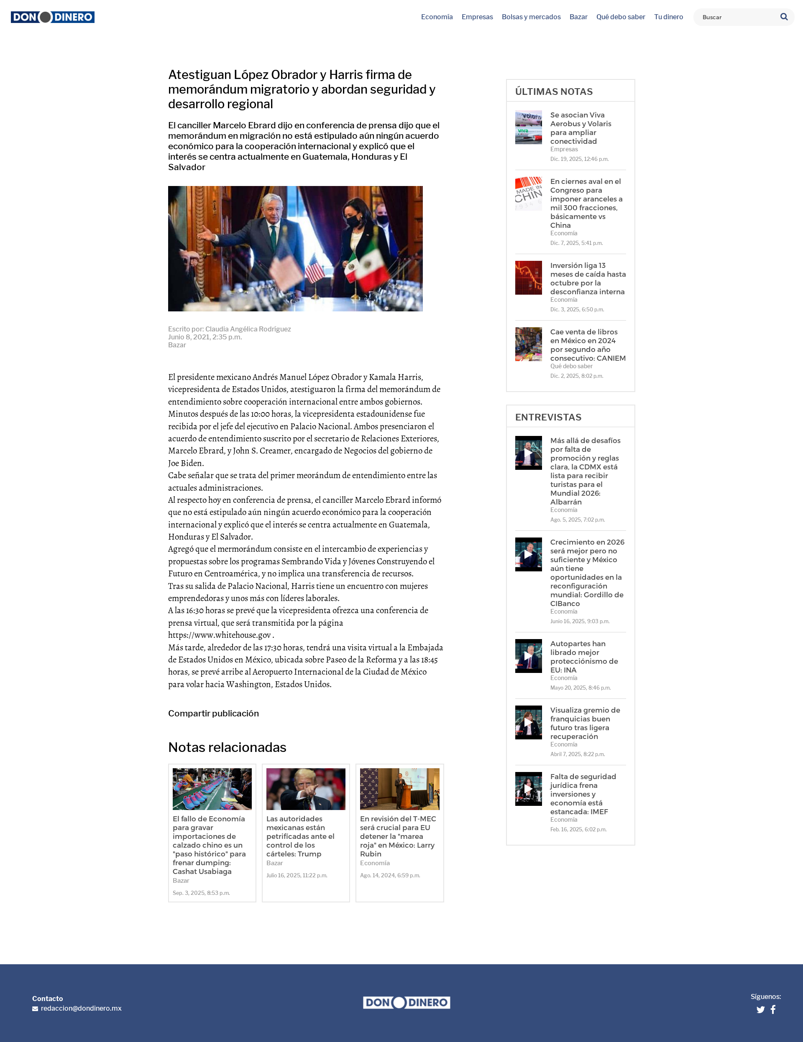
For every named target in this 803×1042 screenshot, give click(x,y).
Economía (437, 17)
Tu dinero (668, 17)
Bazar (579, 17)
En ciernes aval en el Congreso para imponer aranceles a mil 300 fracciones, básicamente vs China (586, 203)
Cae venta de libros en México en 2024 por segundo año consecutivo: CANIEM (588, 344)
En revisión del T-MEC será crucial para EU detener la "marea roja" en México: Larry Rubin (398, 836)
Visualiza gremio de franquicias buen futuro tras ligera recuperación (585, 723)
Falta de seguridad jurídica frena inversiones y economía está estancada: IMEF (583, 793)
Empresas (477, 17)
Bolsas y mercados (531, 17)
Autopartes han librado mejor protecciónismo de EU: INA (584, 656)
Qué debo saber (620, 17)
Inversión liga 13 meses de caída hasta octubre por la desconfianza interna (588, 278)
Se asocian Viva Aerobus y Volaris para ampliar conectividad (580, 127)
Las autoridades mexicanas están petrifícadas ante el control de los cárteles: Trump (300, 836)
